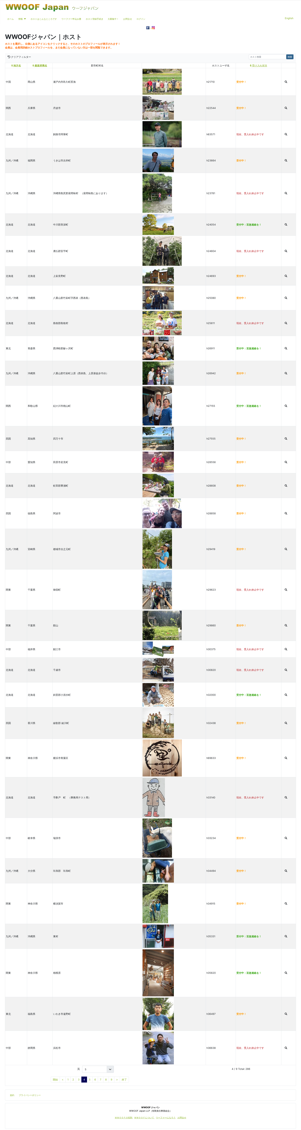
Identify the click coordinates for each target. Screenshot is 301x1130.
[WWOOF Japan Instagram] (153, 27)
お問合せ (127, 19)
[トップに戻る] (295, 1124)
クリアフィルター (20, 56)
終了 (124, 1079)
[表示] (286, 81)
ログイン (141, 19)
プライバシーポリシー (30, 1095)
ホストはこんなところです (44, 19)
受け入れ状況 (259, 65)
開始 (55, 1079)
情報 (20, 19)
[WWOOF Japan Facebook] (149, 27)
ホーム (10, 19)
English (289, 18)
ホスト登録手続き (94, 19)
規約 (12, 1095)
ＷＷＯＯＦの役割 (124, 1117)
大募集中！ (113, 19)
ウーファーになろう (166, 1117)
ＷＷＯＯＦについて (144, 1117)
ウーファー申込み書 (71, 19)
